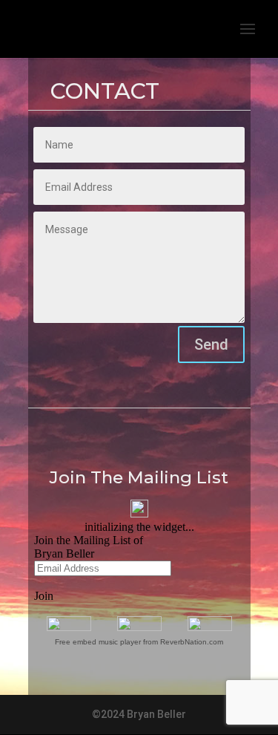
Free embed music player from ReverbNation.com (139, 642)
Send (211, 344)
